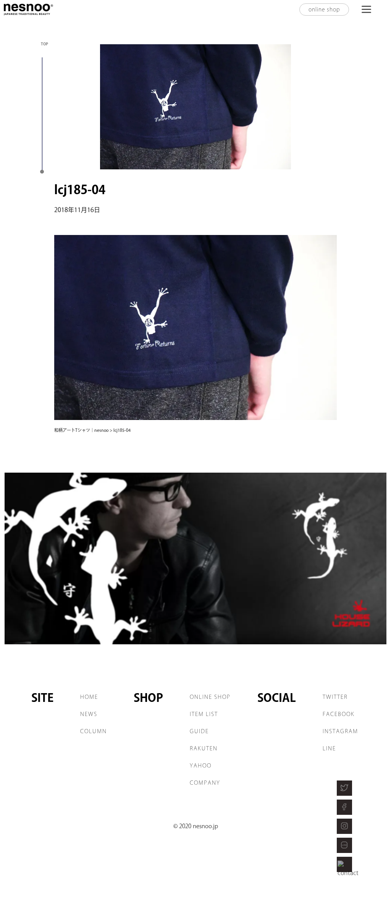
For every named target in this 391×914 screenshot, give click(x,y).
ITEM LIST (204, 714)
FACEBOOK (339, 714)
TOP (44, 44)
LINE (329, 748)
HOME (89, 697)
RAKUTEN (204, 748)
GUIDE (199, 731)
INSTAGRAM (340, 731)
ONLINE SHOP (210, 697)
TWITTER (335, 697)
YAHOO (201, 765)
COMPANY (205, 782)
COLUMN (93, 731)
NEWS (88, 714)
